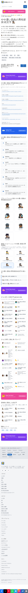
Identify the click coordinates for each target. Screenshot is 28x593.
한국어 (14, 454)
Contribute (3, 561)
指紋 (3, 430)
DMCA (2, 569)
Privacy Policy (4, 565)
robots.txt (9, 582)
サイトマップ (4, 582)
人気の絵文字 (4, 549)
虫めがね (4, 60)
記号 (2, 482)
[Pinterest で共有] (8, 591)
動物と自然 (3, 488)
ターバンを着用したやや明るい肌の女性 (20, 326)
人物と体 (12, 15)
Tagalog (10, 456)
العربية (19, 454)
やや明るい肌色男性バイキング (7, 364)
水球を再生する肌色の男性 (20, 368)
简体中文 (4, 454)
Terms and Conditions (6, 563)
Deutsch (15, 450)
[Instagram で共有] (19, 591)
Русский (23, 452)
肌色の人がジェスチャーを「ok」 (20, 364)
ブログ (2, 551)
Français (20, 450)
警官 (11, 430)
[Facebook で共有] (1, 591)
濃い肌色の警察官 (7, 318)
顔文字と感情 (4, 508)
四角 (7, 430)
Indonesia (4, 456)
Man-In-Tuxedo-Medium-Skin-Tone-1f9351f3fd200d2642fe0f (8, 302)
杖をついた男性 (6, 368)
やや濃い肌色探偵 (7, 412)
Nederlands (10, 452)
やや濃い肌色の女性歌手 (20, 311)
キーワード (3, 543)
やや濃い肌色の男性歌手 (7, 335)
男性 (18, 55)
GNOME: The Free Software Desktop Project (11, 573)
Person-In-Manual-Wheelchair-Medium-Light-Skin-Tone (20, 373)
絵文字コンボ (4, 541)
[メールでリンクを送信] (26, 591)
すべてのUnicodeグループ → (7, 492)
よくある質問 (4, 555)
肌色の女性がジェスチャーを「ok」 (7, 360)
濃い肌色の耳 (6, 343)
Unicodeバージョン (5, 547)
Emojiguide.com (4, 15)
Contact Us (3, 571)
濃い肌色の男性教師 (20, 315)
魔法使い (18, 347)
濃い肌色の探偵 (20, 318)
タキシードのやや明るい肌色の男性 (7, 307)
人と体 (2, 476)
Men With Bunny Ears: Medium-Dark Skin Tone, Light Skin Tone (7, 353)
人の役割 (18, 15)
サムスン (3, 531)
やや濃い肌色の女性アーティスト (7, 315)
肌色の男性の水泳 (7, 383)
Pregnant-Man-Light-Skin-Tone (19, 335)
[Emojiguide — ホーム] (2, 463)
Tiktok (2, 535)
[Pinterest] (8, 470)
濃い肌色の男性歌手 (7, 311)
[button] (14, 91)
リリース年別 (4, 545)
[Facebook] (2, 470)
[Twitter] (5, 470)
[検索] (25, 6)
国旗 (2, 478)
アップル (3, 520)
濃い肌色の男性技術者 (20, 302)
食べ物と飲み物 (4, 490)
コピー (23, 65)
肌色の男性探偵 (20, 409)
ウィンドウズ (4, 527)
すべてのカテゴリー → (6, 515)
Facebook (3, 525)
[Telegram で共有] (16, 591)
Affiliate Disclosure (5, 567)
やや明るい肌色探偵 (7, 416)
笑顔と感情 (3, 486)
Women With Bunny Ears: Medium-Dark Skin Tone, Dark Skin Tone (7, 375)
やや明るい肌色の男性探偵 (7, 409)
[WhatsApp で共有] (12, 591)
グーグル (3, 522)
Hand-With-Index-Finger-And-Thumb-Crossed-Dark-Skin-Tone (7, 388)
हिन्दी (23, 454)
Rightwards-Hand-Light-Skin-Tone (20, 343)
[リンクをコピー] (22, 591)
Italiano (4, 452)
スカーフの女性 (6, 331)
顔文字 (2, 553)
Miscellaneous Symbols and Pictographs (11, 123)
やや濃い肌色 (5, 55)
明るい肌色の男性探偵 (20, 420)
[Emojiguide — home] (7, 2)
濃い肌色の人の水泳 (20, 383)
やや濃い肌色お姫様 (20, 322)
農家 (17, 307)
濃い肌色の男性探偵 (20, 413)
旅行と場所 (3, 484)
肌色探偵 (18, 416)
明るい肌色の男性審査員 (7, 322)
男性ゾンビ (5, 347)
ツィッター (3, 529)
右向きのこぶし (20, 387)
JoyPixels (3, 533)
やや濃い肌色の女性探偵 (7, 420)
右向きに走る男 (20, 350)
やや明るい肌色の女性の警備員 (7, 326)
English (4, 450)
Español (9, 450)
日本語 (9, 454)
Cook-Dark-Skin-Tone (20, 331)
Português (17, 452)
